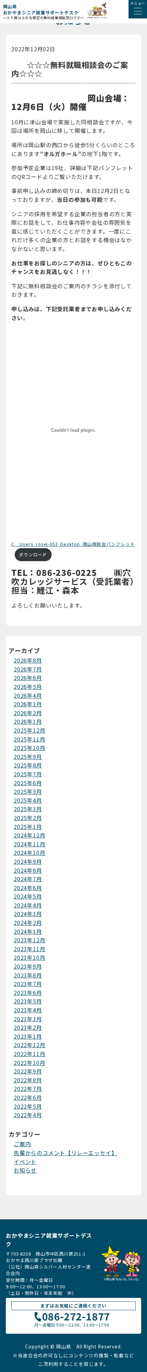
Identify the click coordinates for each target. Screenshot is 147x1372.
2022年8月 (28, 1080)
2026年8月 (28, 660)
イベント (25, 1162)
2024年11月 (29, 844)
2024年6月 (28, 888)
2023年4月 (28, 1010)
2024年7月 (28, 879)
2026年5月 (28, 686)
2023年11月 (29, 949)
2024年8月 (28, 870)
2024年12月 (29, 835)
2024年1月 (28, 931)
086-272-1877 (76, 1317)
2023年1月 (28, 1036)
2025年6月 (28, 783)
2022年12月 (29, 1045)
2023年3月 (28, 1019)
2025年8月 (28, 765)
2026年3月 (28, 704)
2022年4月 (28, 1115)
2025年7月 (28, 774)
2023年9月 (28, 966)
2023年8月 (28, 975)
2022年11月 (29, 1054)
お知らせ (25, 1170)
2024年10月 (29, 852)
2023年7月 (28, 984)
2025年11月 (29, 739)
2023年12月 (29, 940)
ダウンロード (33, 554)
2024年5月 (28, 896)
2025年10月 (29, 748)
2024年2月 (28, 922)
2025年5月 (28, 791)
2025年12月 (29, 730)
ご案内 (22, 1144)
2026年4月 (28, 695)
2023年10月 (29, 957)
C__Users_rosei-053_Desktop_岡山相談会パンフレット (73, 544)
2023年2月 (28, 1027)
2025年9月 (28, 756)
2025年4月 (28, 800)
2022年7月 (28, 1088)
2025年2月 (28, 818)
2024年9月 (28, 861)
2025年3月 (28, 809)
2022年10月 (29, 1062)
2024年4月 (28, 905)
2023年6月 (28, 992)
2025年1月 (28, 826)
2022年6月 (28, 1097)
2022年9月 (28, 1071)
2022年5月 (28, 1106)
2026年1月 (28, 721)
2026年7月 (28, 669)
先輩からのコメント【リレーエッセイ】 (65, 1153)
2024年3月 (28, 914)
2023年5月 (28, 1001)
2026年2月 (28, 713)
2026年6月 (28, 678)
